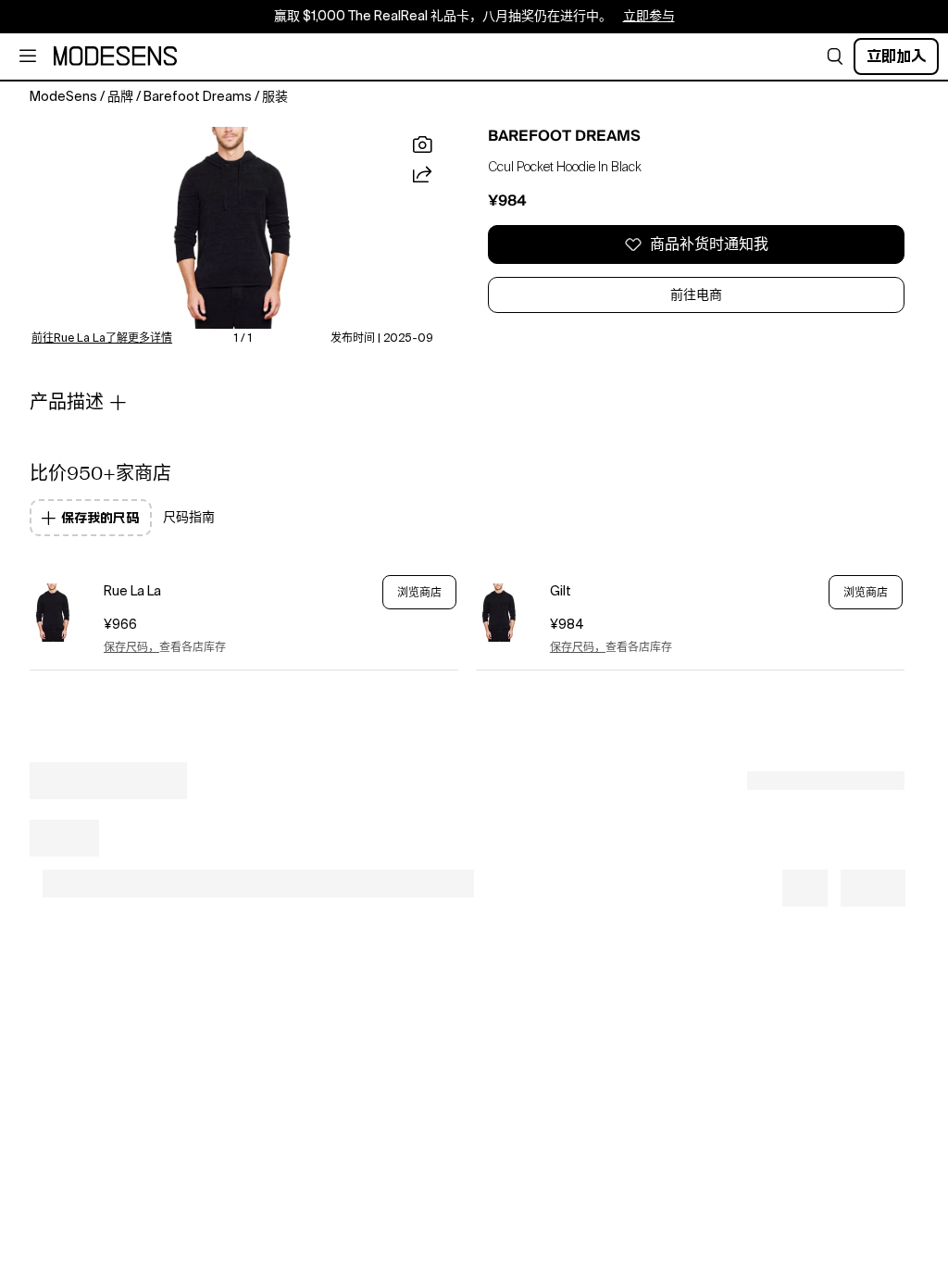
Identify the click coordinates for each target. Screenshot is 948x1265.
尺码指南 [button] (189, 517)
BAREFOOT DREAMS (564, 136)
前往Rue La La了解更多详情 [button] (101, 338)
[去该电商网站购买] (53, 613)
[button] (835, 56)
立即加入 (896, 56)
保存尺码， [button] (131, 648)
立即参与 (649, 16)
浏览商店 (419, 592)
